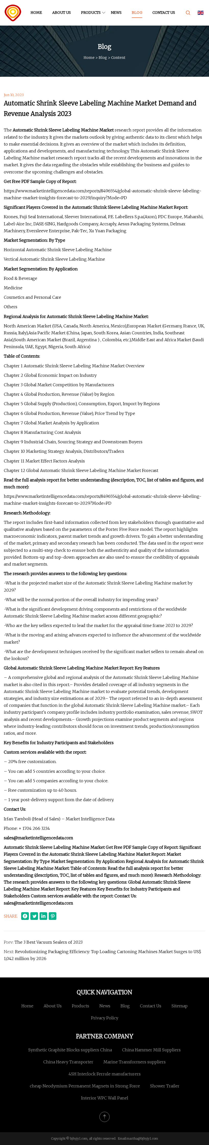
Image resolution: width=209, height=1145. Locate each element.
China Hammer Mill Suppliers (151, 1049)
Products (91, 12)
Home (36, 12)
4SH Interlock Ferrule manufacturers (105, 1073)
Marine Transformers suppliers (134, 1061)
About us (61, 12)
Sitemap (180, 1005)
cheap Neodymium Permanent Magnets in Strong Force (85, 1085)
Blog (137, 12)
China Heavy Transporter (68, 1061)
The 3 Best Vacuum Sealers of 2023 (49, 942)
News (116, 12)
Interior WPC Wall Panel (104, 1097)
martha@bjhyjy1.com (142, 1138)
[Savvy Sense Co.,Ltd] (13, 13)
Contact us (163, 12)
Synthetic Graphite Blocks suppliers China (70, 1049)
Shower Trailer (164, 1085)
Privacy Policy (104, 1017)
